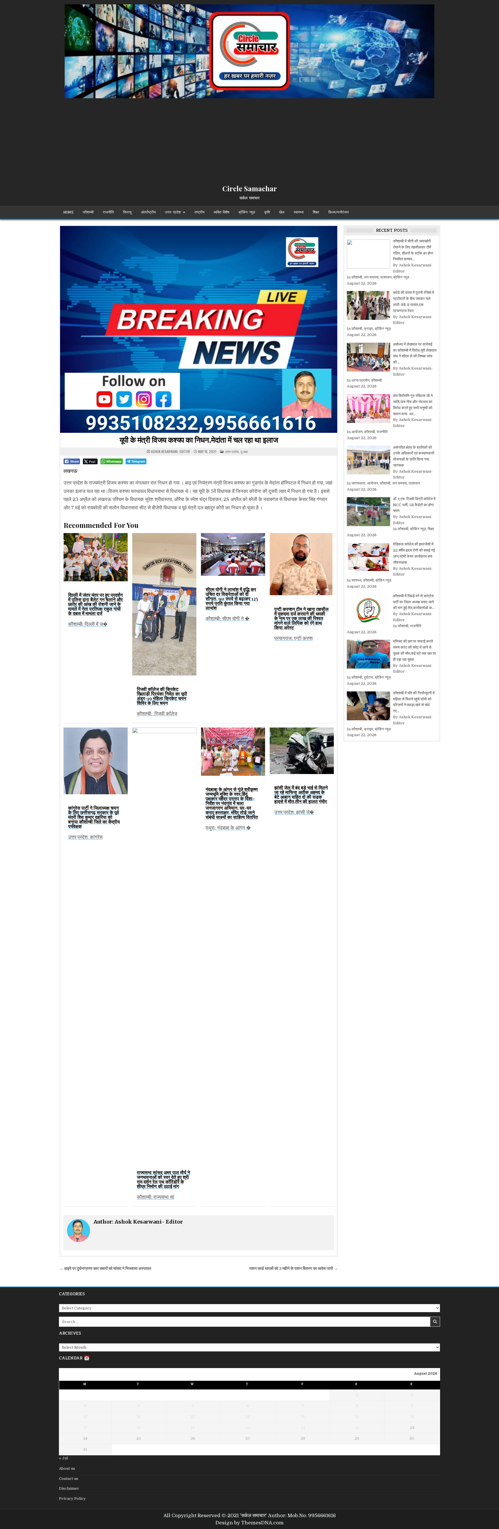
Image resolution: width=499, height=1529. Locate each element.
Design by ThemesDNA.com (249, 1523)
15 (357, 1417)
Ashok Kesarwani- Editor (170, 451)
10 (85, 1417)
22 (357, 1428)
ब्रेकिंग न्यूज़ (247, 212)
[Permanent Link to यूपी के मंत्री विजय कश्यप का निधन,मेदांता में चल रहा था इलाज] (198, 329)
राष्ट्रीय (199, 212)
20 (247, 1428)
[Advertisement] (249, 141)
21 (303, 1428)
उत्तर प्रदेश (173, 212)
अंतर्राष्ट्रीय (148, 212)
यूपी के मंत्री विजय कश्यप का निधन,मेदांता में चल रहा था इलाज (199, 440)
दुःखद (244, 451)
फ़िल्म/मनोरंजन (338, 212)
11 (138, 1417)
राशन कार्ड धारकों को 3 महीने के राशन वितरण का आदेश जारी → (293, 1268)
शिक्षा (316, 212)
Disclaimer (69, 1488)
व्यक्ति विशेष (221, 212)
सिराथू (127, 212)
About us (67, 1468)
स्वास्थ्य (299, 212)
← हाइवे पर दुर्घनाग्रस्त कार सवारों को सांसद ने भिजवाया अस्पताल (105, 1268)
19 (193, 1428)
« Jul (63, 1458)
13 (248, 1417)
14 (303, 1417)
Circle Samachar (249, 188)
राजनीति (108, 212)
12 (193, 1417)
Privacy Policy (72, 1498)
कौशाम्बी (88, 212)
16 (412, 1417)
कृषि (267, 212)
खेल (281, 212)
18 (139, 1428)
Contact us (68, 1478)
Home (68, 212)
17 (85, 1428)
